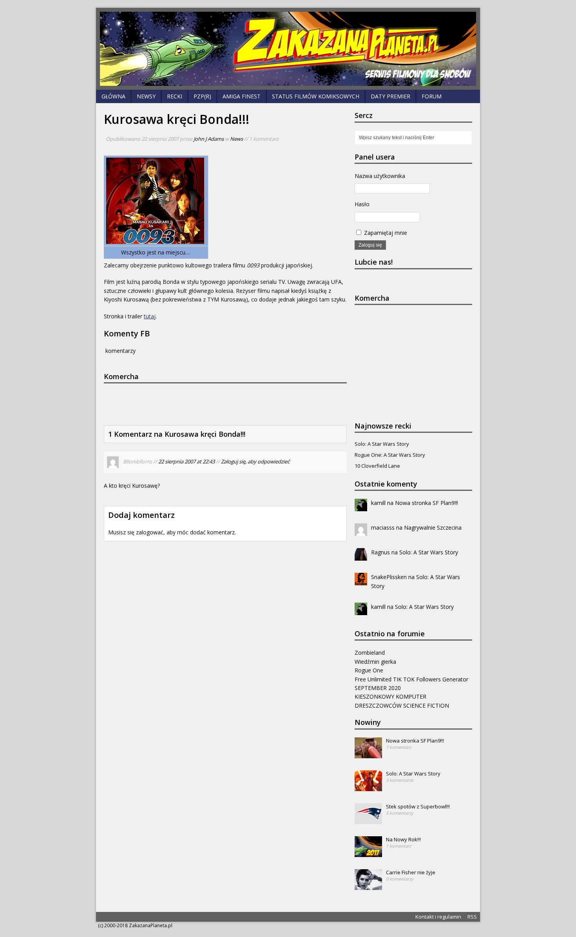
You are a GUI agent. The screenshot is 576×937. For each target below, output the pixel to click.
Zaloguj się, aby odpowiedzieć (255, 461)
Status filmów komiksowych (315, 96)
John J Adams (209, 138)
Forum (432, 96)
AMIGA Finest (242, 96)
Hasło (362, 204)
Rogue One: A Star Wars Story (390, 454)
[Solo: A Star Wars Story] (368, 786)
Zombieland (370, 652)
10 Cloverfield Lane (377, 465)
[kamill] (361, 506)
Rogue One (369, 670)
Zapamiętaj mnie (384, 232)
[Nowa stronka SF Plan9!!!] (368, 753)
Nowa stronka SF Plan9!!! (426, 503)
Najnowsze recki (383, 425)
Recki (174, 96)
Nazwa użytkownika (380, 176)
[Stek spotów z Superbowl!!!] (368, 819)
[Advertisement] (221, 403)
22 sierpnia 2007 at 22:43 (186, 461)
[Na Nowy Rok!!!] (368, 852)
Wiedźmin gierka (375, 661)
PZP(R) (202, 96)
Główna (113, 96)
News (236, 138)
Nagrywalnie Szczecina (433, 527)
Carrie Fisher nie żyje (410, 872)
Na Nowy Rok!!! (403, 839)
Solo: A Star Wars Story (382, 443)
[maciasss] (361, 531)
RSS (472, 916)
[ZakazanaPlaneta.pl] (288, 49)
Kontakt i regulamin (438, 916)
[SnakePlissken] (361, 581)
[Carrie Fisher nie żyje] (368, 885)
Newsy (146, 96)
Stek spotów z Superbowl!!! (418, 806)
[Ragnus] (361, 556)
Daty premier (390, 96)
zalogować (149, 532)
